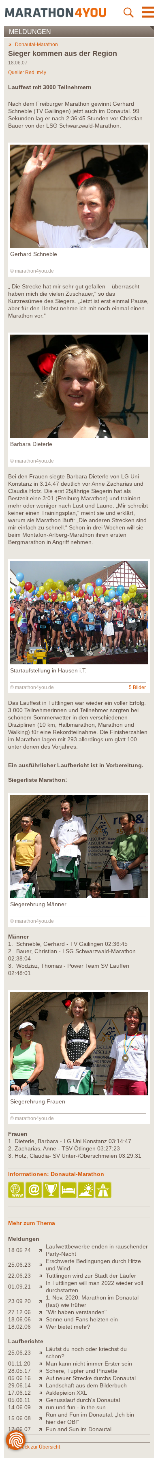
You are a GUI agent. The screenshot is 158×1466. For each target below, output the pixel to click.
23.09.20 (19, 1301)
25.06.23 (19, 1264)
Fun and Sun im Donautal (78, 1429)
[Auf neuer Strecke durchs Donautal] (42, 1378)
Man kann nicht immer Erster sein (89, 1363)
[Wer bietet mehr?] (42, 1327)
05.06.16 (19, 1378)
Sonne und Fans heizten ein (82, 1319)
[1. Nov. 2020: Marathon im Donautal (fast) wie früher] (42, 1301)
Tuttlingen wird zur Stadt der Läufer (91, 1275)
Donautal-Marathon (36, 44)
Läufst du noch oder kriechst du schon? (86, 1352)
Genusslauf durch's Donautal (83, 1400)
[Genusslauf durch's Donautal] (42, 1400)
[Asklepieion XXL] (42, 1393)
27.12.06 (19, 1312)
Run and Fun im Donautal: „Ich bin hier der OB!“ (90, 1418)
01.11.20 (19, 1363)
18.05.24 (19, 1250)
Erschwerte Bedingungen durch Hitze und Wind (93, 1265)
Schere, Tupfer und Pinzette (81, 1371)
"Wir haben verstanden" (76, 1312)
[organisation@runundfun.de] (34, 1190)
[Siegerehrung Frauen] (79, 1093)
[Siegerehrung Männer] (79, 896)
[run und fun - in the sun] (42, 1407)
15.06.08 (19, 1418)
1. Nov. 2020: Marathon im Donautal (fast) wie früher (92, 1301)
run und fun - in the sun (76, 1407)
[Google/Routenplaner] (104, 1190)
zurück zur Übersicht (37, 1447)
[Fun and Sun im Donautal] (42, 1429)
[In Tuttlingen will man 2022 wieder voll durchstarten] (42, 1287)
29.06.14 (19, 1385)
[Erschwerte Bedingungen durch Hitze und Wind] (42, 1265)
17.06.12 (19, 1392)
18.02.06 (19, 1326)
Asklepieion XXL (66, 1392)
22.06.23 (19, 1275)
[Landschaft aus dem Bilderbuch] (42, 1385)
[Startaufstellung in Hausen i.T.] (79, 662)
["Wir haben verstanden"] (42, 1312)
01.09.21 (19, 1286)
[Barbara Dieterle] (79, 436)
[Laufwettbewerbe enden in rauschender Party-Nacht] (42, 1250)
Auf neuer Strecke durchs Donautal (91, 1378)
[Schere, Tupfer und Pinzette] (42, 1371)
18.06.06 (19, 1319)
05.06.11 (19, 1400)
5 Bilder (137, 687)
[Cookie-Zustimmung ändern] (16, 1440)
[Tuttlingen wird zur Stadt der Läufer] (42, 1276)
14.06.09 (19, 1407)
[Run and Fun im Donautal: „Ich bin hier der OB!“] (42, 1418)
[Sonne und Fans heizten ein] (42, 1319)
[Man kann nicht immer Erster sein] (42, 1363)
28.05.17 (19, 1371)
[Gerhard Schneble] (79, 246)
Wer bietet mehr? (68, 1326)
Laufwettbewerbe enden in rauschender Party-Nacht (97, 1250)
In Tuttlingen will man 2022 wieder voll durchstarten (94, 1286)
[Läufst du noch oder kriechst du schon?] (42, 1353)
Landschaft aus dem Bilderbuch (86, 1385)
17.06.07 (19, 1429)
